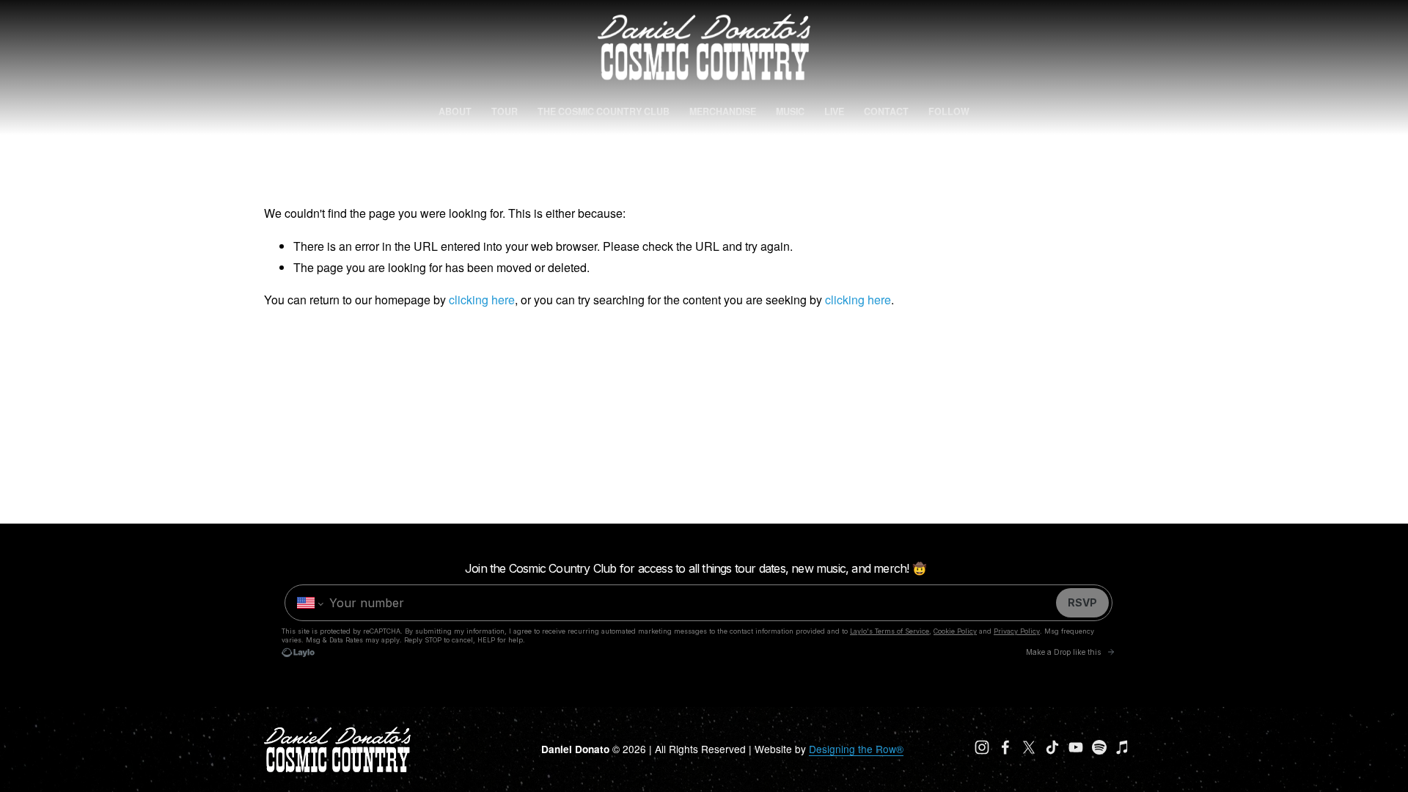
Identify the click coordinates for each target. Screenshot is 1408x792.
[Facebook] (1005, 747)
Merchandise (722, 111)
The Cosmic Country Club (604, 111)
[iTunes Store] (1122, 747)
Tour (504, 111)
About (455, 111)
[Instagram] (982, 747)
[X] (1029, 747)
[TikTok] (1052, 747)
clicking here (482, 299)
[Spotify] (1099, 747)
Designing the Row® (856, 748)
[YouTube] (1075, 747)
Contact (886, 111)
